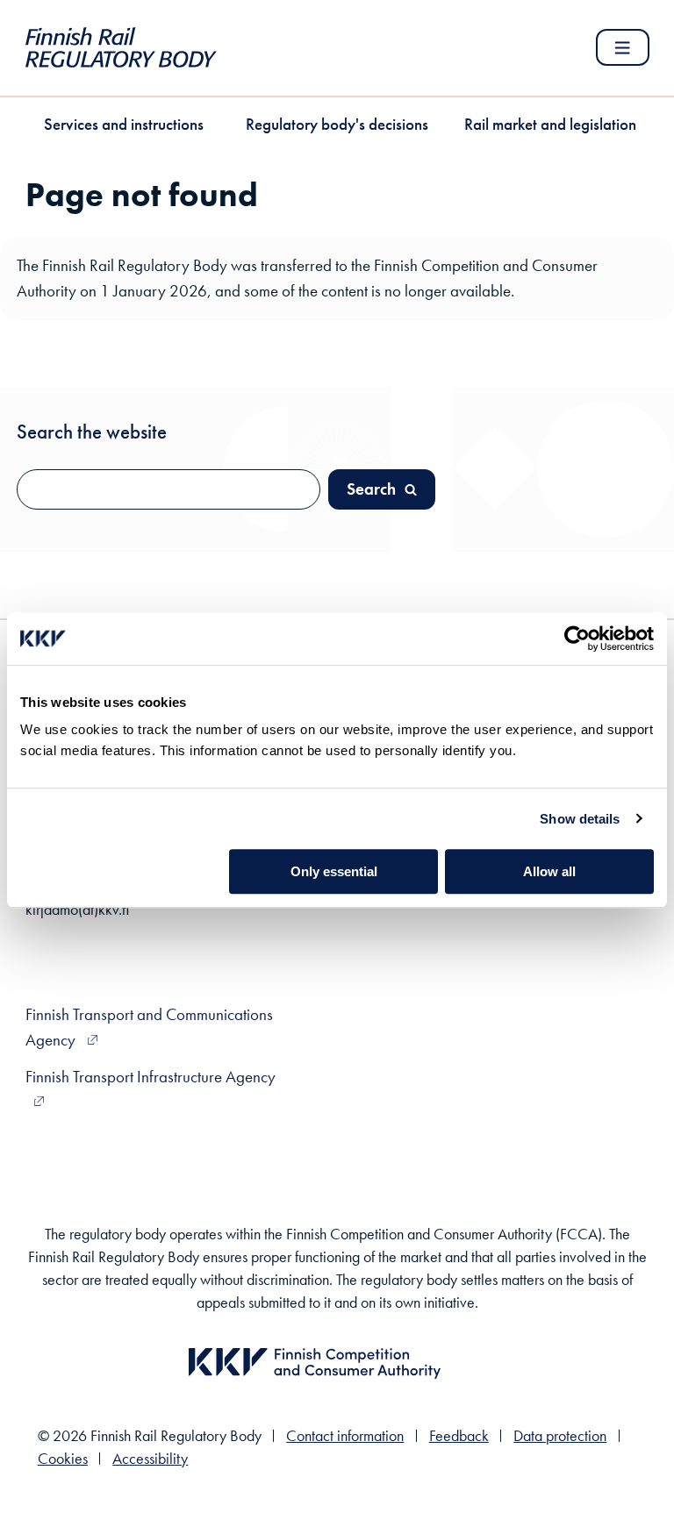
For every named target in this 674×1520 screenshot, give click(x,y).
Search (371, 489)
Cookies (63, 1458)
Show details (580, 818)
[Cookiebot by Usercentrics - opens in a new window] (577, 638)
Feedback (459, 1435)
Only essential (333, 871)
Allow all (549, 871)
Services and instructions (124, 124)
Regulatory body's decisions (337, 124)
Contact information (345, 1435)
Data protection (559, 1435)
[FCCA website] (315, 1383)
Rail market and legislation (550, 124)
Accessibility (150, 1458)
